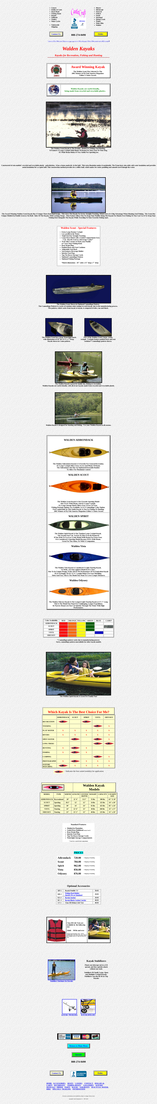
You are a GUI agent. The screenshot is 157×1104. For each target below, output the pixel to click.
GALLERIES (88, 1085)
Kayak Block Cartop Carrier (75, 900)
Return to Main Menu (78, 1046)
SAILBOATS (85, 1087)
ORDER (60, 1087)
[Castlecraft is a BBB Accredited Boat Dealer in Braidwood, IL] (78, 1074)
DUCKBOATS (59, 1085)
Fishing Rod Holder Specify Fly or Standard (72, 894)
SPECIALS (56, 1089)
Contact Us (56, 34)
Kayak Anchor (70, 898)
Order (101, 34)
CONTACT (88, 1083)
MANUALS (50, 1087)
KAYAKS (99, 1085)
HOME (49, 1083)
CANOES (78, 1083)
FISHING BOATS (74, 1085)
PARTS (67, 1087)
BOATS (70, 1083)
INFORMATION (79, 1089)
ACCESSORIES (59, 1083)
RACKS (75, 1087)
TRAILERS (66, 1089)
